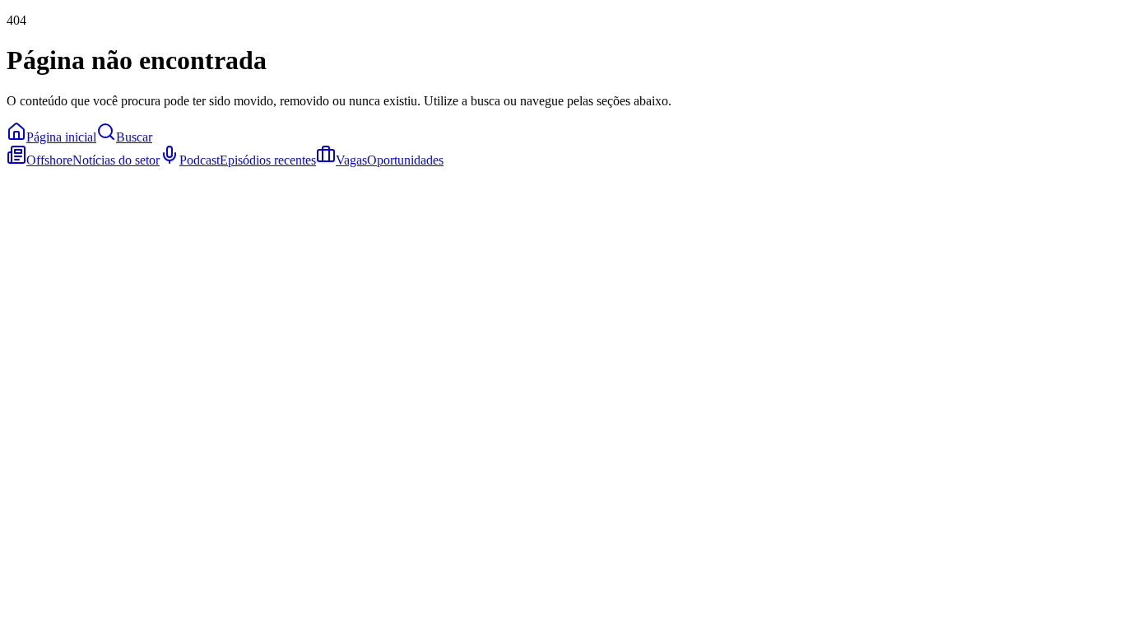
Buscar (134, 137)
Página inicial (61, 137)
